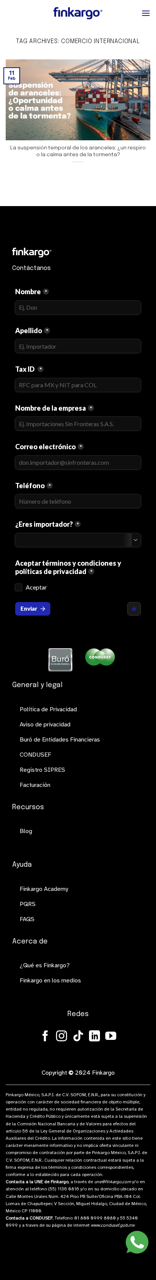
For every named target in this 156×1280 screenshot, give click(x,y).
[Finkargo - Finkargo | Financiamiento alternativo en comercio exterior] (78, 13)
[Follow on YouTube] (110, 1037)
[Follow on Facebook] (45, 1037)
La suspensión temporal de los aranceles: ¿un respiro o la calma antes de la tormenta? (78, 151)
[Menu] (145, 13)
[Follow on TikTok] (78, 1037)
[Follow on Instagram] (61, 1037)
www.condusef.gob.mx (113, 1225)
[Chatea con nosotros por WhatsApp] (137, 1242)
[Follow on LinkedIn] (94, 1037)
